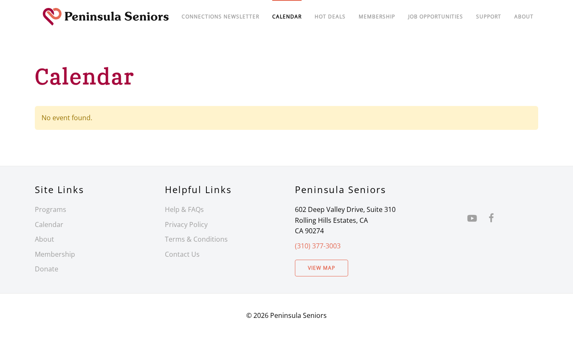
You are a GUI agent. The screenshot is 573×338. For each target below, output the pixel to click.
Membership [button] (377, 16)
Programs (50, 209)
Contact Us (182, 254)
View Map (321, 267)
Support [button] (488, 16)
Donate (46, 268)
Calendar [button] (287, 16)
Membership (55, 254)
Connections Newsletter (220, 16)
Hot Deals (330, 16)
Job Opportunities (435, 16)
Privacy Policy (186, 224)
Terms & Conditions (196, 239)
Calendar (49, 224)
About (524, 16)
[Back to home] (106, 17)
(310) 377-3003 (318, 245)
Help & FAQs (184, 209)
